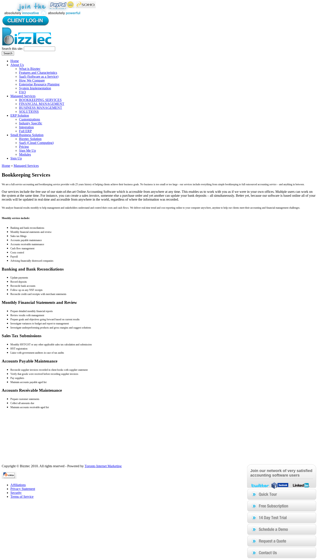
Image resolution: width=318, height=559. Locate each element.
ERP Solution (19, 115)
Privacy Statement (22, 489)
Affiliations (18, 485)
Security (16, 493)
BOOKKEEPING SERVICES (40, 100)
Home (14, 61)
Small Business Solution (26, 135)
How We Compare (32, 80)
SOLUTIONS (29, 111)
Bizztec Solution (30, 139)
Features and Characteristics (38, 72)
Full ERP (25, 131)
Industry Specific (30, 123)
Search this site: (13, 48)
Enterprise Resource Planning (39, 84)
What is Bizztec (29, 69)
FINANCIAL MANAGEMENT (41, 104)
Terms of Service (22, 496)
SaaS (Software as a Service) (38, 76)
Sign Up (16, 158)
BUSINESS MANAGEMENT (40, 108)
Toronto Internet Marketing (103, 466)
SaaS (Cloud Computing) (36, 143)
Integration (26, 127)
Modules (25, 154)
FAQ (22, 92)
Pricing (24, 146)
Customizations (29, 119)
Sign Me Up (27, 150)
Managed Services (22, 96)
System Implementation (35, 88)
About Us (17, 65)
